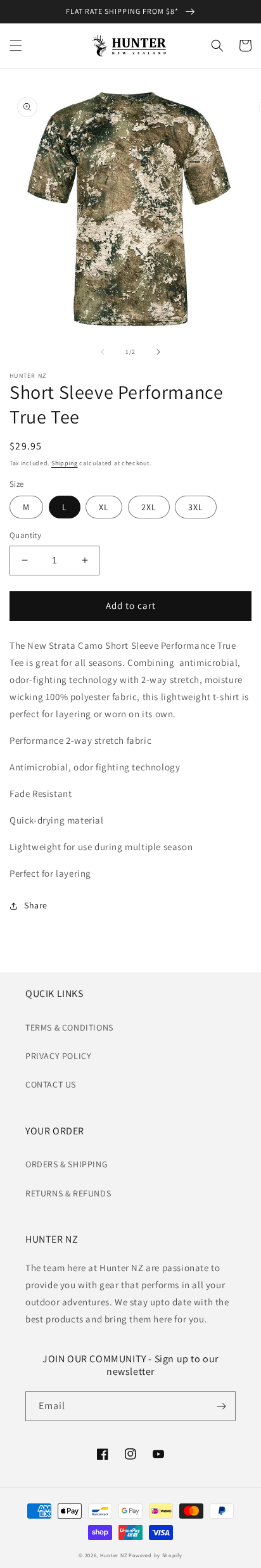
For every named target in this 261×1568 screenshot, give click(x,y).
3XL (195, 507)
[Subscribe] (221, 1406)
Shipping (64, 463)
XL (104, 507)
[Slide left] (103, 352)
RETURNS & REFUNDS (68, 1193)
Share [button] (36, 905)
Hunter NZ (113, 1555)
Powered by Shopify (155, 1555)
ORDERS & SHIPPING (66, 1164)
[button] (16, 46)
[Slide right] (158, 352)
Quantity (25, 535)
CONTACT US (50, 1084)
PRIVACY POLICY (58, 1056)
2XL (148, 507)
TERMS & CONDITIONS (69, 1027)
